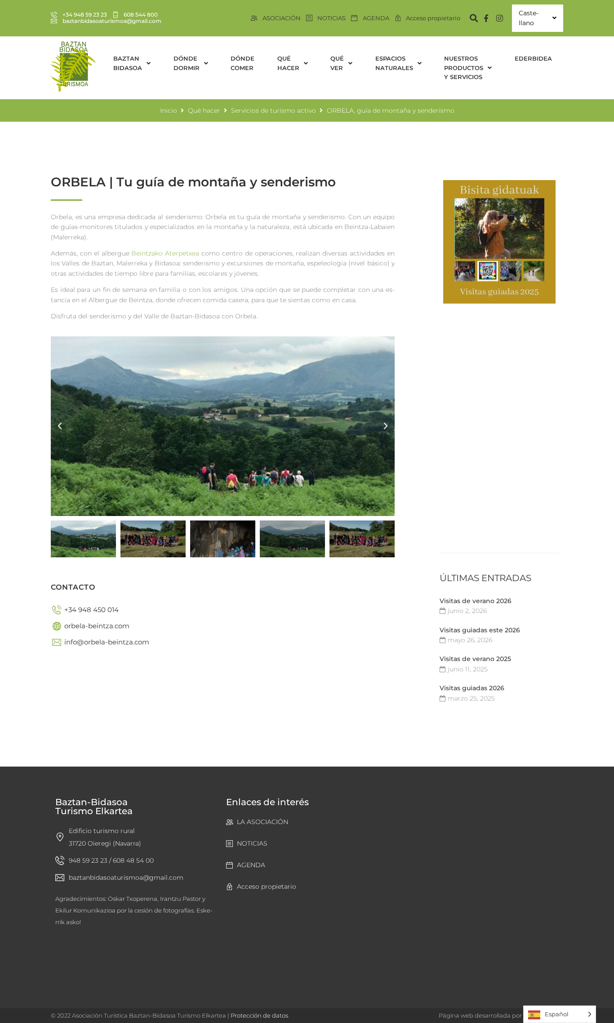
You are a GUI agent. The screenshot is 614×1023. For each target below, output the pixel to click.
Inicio (168, 110)
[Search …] (470, 18)
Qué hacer (204, 110)
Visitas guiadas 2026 (472, 688)
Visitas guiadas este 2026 (480, 630)
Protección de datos (259, 1015)
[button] (59, 426)
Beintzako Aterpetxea (165, 253)
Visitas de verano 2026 (476, 601)
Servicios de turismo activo (273, 110)
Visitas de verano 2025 (475, 659)
